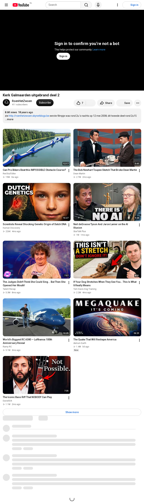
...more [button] (9, 119)
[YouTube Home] (20, 5)
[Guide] (6, 5)
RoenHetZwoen (22, 101)
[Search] (86, 4)
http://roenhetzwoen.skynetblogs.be (29, 115)
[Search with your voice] (98, 4)
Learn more (99, 49)
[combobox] (64, 5)
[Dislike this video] (91, 103)
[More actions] (137, 103)
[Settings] (117, 5)
